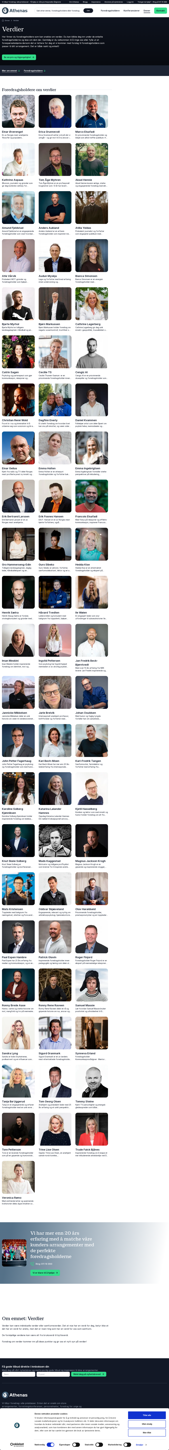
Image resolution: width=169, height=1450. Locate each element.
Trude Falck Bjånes (87, 1149)
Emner (147, 10)
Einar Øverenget (12, 131)
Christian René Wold (15, 420)
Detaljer (139, 1445)
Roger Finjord (83, 957)
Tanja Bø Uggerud (13, 1101)
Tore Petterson (11, 1149)
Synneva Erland (85, 1053)
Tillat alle (147, 1415)
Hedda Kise (82, 564)
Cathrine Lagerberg (87, 324)
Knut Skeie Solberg (14, 861)
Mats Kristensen (12, 909)
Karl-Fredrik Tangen (88, 761)
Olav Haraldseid (85, 909)
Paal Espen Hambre (14, 957)
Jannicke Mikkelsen (14, 712)
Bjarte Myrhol (10, 324)
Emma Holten (47, 468)
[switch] (76, 1445)
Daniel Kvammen (86, 420)
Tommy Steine (84, 1101)
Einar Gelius (9, 468)
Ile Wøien (81, 612)
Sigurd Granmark (49, 1053)
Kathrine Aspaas (12, 179)
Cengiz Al (81, 372)
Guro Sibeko (46, 564)
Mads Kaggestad (49, 861)
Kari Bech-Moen (49, 761)
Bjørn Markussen (49, 324)
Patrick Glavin (47, 957)
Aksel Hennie (83, 179)
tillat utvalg (147, 1424)
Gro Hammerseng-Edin (16, 564)
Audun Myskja (48, 276)
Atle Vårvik (9, 276)
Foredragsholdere (110, 10)
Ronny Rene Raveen (51, 1005)
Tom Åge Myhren (50, 179)
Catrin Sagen (10, 372)
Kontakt (160, 10)
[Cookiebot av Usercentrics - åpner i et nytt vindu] (17, 1445)
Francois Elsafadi (86, 516)
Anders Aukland (49, 227)
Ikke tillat (147, 1432)
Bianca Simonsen (86, 276)
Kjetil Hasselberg (86, 809)
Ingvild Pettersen (49, 660)
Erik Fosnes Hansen (51, 516)
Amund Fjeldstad (12, 227)
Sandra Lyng (10, 1053)
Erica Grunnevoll (49, 131)
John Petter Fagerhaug (16, 761)
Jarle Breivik (47, 712)
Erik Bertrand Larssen (15, 516)
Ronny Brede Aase (13, 1005)
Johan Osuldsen (85, 712)
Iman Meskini (10, 660)
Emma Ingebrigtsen (87, 468)
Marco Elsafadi (85, 131)
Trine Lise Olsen (49, 1149)
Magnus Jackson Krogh (90, 861)
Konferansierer (132, 10)
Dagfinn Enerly (48, 420)
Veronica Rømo (11, 1197)
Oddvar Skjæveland (51, 909)
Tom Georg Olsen (50, 1101)
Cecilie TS (45, 372)
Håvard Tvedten (49, 612)
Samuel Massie (85, 1005)
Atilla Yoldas (83, 227)
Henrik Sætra (10, 612)
